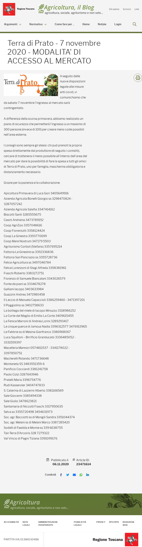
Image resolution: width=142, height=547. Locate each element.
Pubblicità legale (80, 523)
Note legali (26, 523)
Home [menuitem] (86, 24)
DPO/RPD (114, 522)
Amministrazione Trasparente (48, 523)
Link (137, 9)
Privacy (100, 522)
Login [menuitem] (117, 24)
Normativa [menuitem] (36, 24)
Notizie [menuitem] (102, 24)
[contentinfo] (71, 520)
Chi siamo (114, 9)
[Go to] (18, 9)
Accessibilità (11, 522)
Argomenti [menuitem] (10, 24)
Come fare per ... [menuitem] (64, 24)
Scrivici (127, 9)
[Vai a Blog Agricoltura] (70, 9)
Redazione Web (128, 523)
